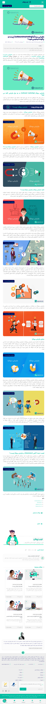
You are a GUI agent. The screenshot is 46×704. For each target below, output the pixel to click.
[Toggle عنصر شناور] (4, 700)
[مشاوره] (14, 700)
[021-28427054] (43, 664)
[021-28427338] (34, 664)
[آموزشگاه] (23, 700)
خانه (40, 702)
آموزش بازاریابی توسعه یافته (38, 42)
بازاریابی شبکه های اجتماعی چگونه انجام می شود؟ (14, 617)
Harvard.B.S (39, 502)
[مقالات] (32, 700)
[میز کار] (6, 700)
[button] (35, 550)
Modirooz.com (39, 504)
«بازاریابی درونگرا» (34, 147)
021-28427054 (40, 664)
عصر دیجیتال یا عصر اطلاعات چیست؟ (35, 586)
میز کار (6, 702)
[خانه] (40, 700)
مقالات (32, 702)
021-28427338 (31, 664)
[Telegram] (6, 691)
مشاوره (14, 702)
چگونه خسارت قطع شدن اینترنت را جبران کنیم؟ (34, 617)
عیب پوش (25, 2)
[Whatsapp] (9, 691)
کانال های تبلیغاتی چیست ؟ (17, 586)
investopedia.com (38, 501)
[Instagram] (3, 691)
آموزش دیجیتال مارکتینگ (30, 42)
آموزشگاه (23, 702)
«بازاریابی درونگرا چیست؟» (9, 147)
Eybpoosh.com (39, 506)
